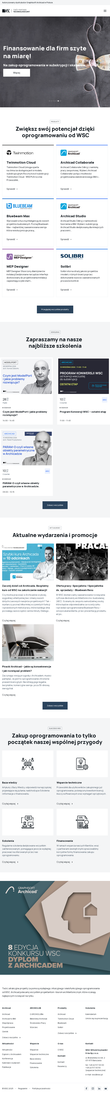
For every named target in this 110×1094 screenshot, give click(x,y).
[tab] (49, 101)
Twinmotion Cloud (21, 162)
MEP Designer (18, 266)
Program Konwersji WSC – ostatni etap (83, 411)
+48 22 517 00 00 (96, 1065)
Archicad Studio (73, 216)
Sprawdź (11, 188)
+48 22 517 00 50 (93, 1067)
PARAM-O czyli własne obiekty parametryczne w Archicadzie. (21, 484)
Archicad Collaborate (77, 162)
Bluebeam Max (18, 216)
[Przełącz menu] (105, 11)
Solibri (66, 266)
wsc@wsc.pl (97, 1074)
